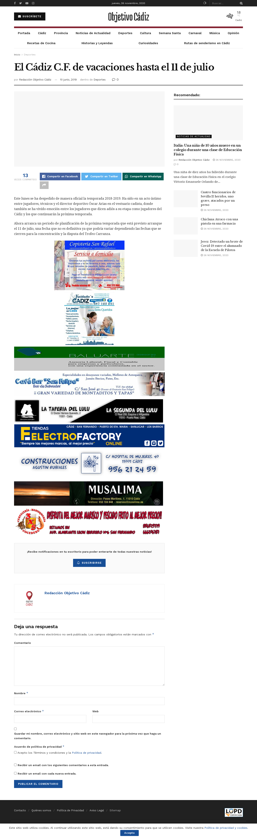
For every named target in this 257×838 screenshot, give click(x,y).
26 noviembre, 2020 (228, 159)
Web (95, 711)
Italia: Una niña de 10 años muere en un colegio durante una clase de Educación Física (208, 149)
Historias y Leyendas (97, 43)
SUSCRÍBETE (31, 16)
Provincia (61, 33)
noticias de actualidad (193, 136)
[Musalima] (88, 493)
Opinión (233, 33)
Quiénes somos (41, 810)
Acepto (129, 832)
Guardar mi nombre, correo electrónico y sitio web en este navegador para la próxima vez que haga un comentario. (87, 736)
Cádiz (42, 33)
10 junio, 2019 (68, 79)
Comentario (22, 642)
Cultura (145, 33)
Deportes (125, 33)
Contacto (20, 810)
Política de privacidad (86, 752)
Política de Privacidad (70, 810)
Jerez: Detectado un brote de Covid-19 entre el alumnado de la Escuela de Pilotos (222, 246)
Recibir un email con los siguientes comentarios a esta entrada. (63, 765)
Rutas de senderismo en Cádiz (207, 43)
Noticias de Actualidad (93, 33)
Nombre (21, 693)
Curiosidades (148, 43)
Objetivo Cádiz (128, 16)
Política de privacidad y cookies (225, 827)
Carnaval (195, 33)
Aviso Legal (97, 810)
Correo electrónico (29, 711)
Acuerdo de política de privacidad (39, 746)
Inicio (17, 54)
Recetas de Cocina (41, 43)
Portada (24, 33)
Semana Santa (170, 33)
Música (214, 33)
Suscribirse (92, 562)
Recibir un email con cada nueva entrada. (47, 773)
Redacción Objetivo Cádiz (35, 79)
